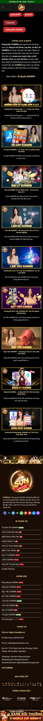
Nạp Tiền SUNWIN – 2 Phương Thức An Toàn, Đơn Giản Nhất (21, 353)
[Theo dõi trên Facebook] (5, 513)
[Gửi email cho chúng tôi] (17, 513)
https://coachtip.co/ (17, 632)
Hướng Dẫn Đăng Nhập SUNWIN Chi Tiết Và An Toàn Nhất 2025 (21, 433)
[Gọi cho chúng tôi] (21, 513)
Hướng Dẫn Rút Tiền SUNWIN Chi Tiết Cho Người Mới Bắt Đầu (21, 312)
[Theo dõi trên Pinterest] (26, 513)
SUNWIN (6, 497)
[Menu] (3, 7)
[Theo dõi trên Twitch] (38, 513)
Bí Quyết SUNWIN (26, 76)
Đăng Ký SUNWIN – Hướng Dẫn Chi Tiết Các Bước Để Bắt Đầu (21, 393)
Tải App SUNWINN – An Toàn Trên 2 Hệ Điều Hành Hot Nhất (21, 151)
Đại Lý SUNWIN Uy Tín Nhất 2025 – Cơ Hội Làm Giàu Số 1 (22, 191)
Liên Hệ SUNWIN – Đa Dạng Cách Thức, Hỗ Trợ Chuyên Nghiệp (21, 231)
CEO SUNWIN (7, 668)
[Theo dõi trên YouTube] (30, 513)
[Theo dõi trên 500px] (34, 513)
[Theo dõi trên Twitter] (13, 513)
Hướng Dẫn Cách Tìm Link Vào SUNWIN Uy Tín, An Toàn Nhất (21, 272)
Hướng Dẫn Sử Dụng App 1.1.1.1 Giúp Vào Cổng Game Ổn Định (21, 110)
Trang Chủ (10, 23)
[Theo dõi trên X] (9, 513)
